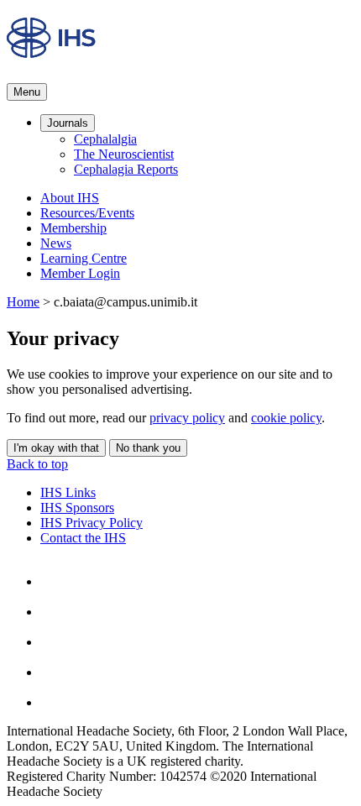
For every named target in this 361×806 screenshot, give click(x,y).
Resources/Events (87, 213)
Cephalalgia (105, 139)
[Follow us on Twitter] (53, 642)
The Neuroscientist (124, 154)
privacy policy (187, 418)
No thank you (148, 448)
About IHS (69, 198)
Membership (73, 228)
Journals (67, 123)
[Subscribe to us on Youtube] (53, 702)
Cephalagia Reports (126, 169)
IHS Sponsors (77, 507)
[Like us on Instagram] (53, 611)
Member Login (80, 273)
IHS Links (68, 492)
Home (23, 302)
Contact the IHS (83, 538)
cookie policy (286, 418)
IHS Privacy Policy (91, 523)
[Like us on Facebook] (53, 581)
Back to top (37, 464)
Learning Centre (83, 258)
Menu (26, 92)
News (55, 243)
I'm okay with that (56, 448)
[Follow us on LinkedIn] (53, 672)
